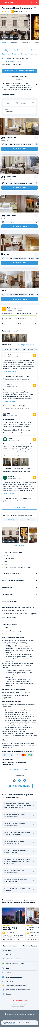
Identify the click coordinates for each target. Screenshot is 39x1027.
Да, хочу (11, 520)
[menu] (36, 2)
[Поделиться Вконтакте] (24, 780)
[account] (31, 2)
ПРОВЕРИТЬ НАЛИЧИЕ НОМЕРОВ (19, 71)
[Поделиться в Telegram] (19, 780)
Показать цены (19, 149)
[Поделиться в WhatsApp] (14, 780)
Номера (14, 42)
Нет (28, 520)
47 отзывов (26, 42)
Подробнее (10, 1023)
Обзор (4, 42)
